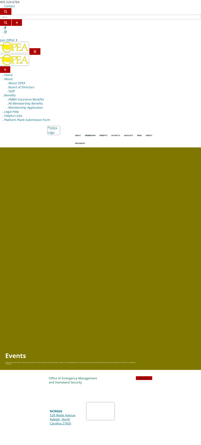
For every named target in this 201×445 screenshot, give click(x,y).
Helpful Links (13, 116)
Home (8, 75)
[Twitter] (125, 413)
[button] (144, 378)
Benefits (10, 95)
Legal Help (11, 112)
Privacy (120, 128)
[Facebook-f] (119, 413)
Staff (11, 91)
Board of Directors (21, 87)
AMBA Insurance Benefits (26, 99)
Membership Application (25, 107)
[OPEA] (14, 51)
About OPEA (16, 83)
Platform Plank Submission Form (27, 120)
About (8, 79)
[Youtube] (131, 413)
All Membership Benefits (25, 103)
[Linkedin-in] (137, 413)
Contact (9, 6)
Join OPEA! (7, 40)
